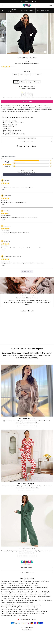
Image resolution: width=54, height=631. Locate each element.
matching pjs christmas (8, 598)
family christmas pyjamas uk (10, 585)
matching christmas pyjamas (28, 583)
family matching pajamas (9, 613)
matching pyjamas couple (9, 615)
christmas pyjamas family (9, 583)
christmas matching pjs (43, 592)
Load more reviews (27, 271)
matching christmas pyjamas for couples (31, 613)
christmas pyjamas (30, 589)
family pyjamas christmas (29, 585)
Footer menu (26, 567)
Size (27, 79)
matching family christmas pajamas (12, 596)
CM (23, 95)
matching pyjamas (30, 596)
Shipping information (27, 138)
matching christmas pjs (20, 594)
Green (27, 74)
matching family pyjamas (26, 611)
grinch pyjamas (23, 615)
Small (16, 82)
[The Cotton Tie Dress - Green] (11, 338)
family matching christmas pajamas (12, 600)
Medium (23, 82)
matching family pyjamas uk (9, 581)
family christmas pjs (7, 602)
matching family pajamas (20, 607)
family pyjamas (6, 607)
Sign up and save (27, 572)
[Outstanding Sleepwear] (27, 456)
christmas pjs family (44, 596)
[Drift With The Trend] (27, 391)
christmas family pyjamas (41, 581)
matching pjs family (17, 589)
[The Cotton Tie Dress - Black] (14, 338)
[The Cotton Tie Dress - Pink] (9, 338)
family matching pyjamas (9, 587)
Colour (27, 71)
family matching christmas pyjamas (12, 605)
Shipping (24, 63)
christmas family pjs (27, 592)
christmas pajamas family (33, 605)
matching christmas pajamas (24, 602)
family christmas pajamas (9, 611)
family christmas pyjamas (9, 609)
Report (3, 189)
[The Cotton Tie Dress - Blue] (12, 338)
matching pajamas (41, 611)
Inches (30, 95)
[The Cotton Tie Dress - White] (7, 338)
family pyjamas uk (26, 581)
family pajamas (42, 587)
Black (38, 74)
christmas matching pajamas (28, 609)
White (15, 74)
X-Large (36, 82)
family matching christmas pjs (10, 592)
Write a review (26, 174)
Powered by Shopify (27, 629)
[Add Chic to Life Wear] (27, 521)
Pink (21, 74)
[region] (27, 10)
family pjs (33, 607)
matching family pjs (45, 600)
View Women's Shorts (27, 426)
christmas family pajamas (37, 594)
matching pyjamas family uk (27, 587)
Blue (33, 74)
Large (30, 82)
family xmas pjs (6, 594)
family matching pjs (31, 600)
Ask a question (27, 141)
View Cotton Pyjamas (27, 556)
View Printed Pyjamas (27, 491)
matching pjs (5, 589)
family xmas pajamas (24, 598)
